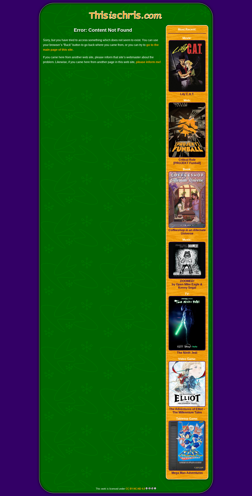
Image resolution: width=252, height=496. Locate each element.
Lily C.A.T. (187, 94)
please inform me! (148, 62)
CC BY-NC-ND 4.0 (135, 488)
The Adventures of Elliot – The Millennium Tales (187, 411)
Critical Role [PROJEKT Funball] (187, 161)
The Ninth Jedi (187, 352)
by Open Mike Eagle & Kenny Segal (187, 284)
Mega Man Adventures (187, 472)
